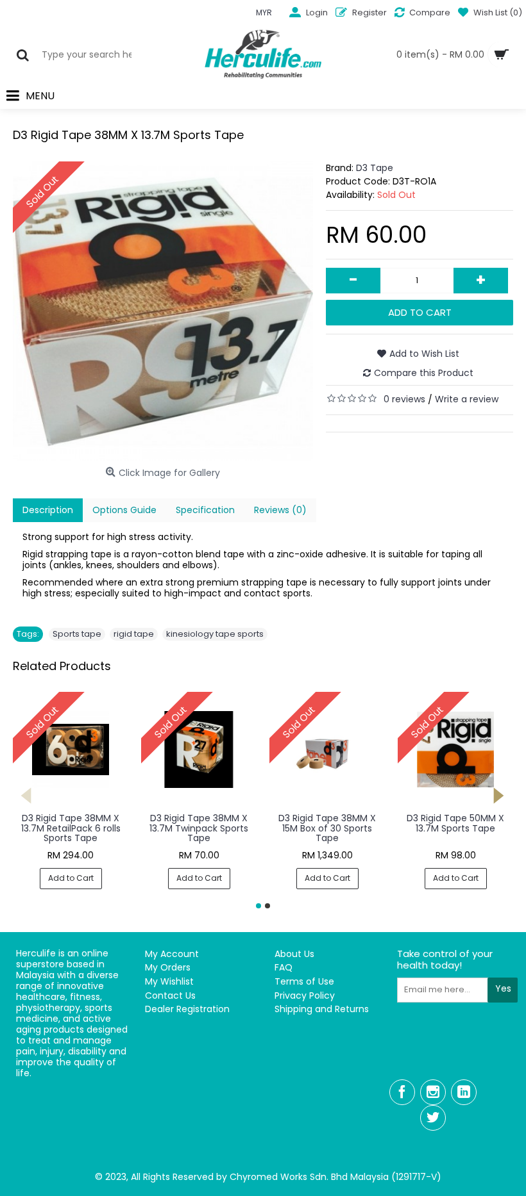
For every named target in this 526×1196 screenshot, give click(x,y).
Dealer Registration (187, 1009)
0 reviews (404, 399)
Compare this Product (423, 372)
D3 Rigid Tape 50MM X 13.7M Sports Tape (199, 823)
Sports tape (77, 634)
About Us (294, 954)
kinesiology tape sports (215, 634)
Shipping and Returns (322, 1009)
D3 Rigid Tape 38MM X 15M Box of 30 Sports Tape (70, 828)
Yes (503, 988)
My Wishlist (169, 982)
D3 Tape (374, 167)
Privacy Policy (305, 996)
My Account (172, 954)
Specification (205, 510)
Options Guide (124, 510)
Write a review (466, 399)
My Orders (168, 968)
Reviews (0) (280, 510)
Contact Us (170, 996)
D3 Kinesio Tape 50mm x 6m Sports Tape (327, 823)
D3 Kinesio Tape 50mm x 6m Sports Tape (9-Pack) (455, 828)
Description (47, 510)
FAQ (284, 968)
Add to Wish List (424, 353)
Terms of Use (304, 982)
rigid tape (134, 634)
